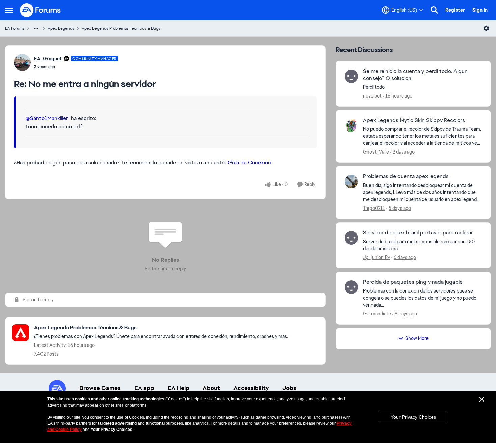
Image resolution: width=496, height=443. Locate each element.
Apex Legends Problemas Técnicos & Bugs (121, 28)
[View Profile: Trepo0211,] (351, 181)
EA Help (178, 388)
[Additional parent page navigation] (36, 28)
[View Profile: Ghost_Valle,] (351, 125)
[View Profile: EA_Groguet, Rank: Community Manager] (22, 62)
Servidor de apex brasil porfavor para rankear (418, 232)
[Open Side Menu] (9, 10)
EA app (144, 388)
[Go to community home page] (40, 10)
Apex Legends (61, 28)
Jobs (289, 388)
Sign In (480, 10)
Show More (417, 338)
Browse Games (100, 388)
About (211, 388)
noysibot (372, 96)
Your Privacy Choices (413, 417)
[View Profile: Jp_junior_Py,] (351, 238)
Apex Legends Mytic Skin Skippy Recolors (414, 120)
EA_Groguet (48, 59)
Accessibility (251, 388)
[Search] (434, 10)
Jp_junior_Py (376, 257)
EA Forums (15, 28)
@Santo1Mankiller (47, 118)
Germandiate (377, 314)
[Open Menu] (486, 28)
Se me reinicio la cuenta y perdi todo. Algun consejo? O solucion (415, 75)
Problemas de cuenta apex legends (406, 176)
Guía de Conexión (249, 162)
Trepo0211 (374, 208)
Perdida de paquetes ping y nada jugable (413, 282)
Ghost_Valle (376, 152)
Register (455, 10)
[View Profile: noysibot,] (351, 76)
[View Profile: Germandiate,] (351, 287)
